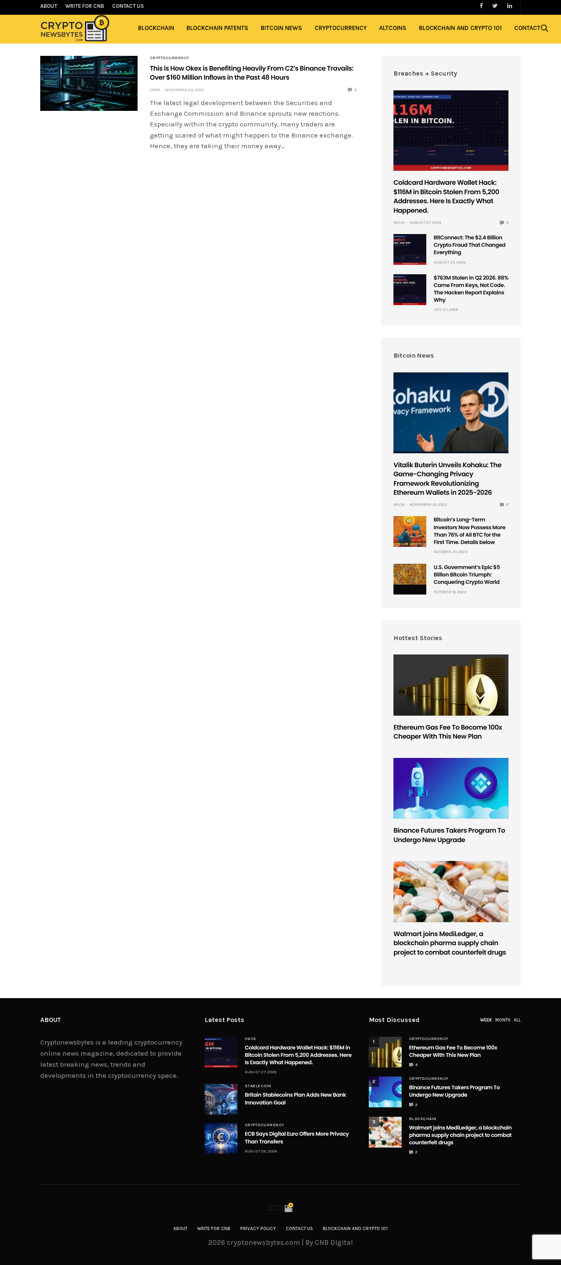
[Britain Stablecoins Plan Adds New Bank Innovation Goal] (221, 1099)
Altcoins (393, 28)
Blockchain (156, 28)
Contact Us (299, 1228)
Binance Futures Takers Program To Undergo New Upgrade (449, 835)
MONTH (502, 1020)
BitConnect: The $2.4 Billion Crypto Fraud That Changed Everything (470, 245)
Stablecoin (258, 1086)
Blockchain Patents (217, 28)
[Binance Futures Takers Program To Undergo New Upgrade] (450, 788)
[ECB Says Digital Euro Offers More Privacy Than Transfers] (221, 1138)
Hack (250, 1039)
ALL (517, 1020)
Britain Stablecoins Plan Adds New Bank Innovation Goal (295, 1098)
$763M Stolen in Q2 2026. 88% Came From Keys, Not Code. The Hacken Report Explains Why (471, 289)
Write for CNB (213, 1228)
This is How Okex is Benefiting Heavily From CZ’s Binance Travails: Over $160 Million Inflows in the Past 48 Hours (252, 73)
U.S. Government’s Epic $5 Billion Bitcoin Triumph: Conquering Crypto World (467, 574)
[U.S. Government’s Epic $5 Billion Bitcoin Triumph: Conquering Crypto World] (409, 574)
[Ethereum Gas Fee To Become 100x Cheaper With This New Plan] (450, 685)
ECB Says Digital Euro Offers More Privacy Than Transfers (297, 1137)
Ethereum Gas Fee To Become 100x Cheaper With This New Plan (447, 732)
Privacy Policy (258, 1228)
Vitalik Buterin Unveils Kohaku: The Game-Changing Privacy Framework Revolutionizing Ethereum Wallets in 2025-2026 (447, 478)
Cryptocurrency (341, 28)
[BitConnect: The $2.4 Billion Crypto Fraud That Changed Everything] (409, 249)
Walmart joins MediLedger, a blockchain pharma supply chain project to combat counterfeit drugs (449, 943)
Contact (527, 28)
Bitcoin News (281, 28)
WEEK (486, 1020)
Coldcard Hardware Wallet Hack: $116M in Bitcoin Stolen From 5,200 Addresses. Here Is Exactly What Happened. (446, 196)
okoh (155, 89)
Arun (399, 222)
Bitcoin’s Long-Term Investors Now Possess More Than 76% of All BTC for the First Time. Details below (470, 531)
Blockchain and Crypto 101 (460, 28)
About (180, 1228)
